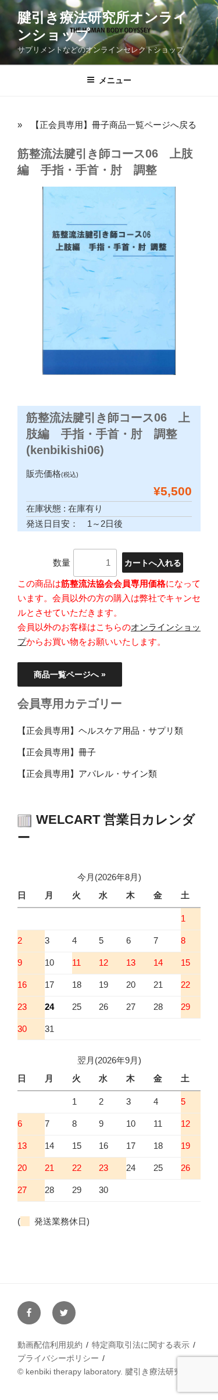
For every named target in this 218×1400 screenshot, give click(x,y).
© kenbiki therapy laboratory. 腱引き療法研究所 (103, 1371)
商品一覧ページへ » (70, 674)
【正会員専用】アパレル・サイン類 (87, 773)
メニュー (115, 80)
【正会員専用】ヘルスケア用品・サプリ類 (100, 730)
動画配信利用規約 (50, 1344)
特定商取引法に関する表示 (141, 1344)
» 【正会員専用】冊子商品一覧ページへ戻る (106, 125)
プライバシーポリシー (58, 1358)
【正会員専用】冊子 (56, 752)
